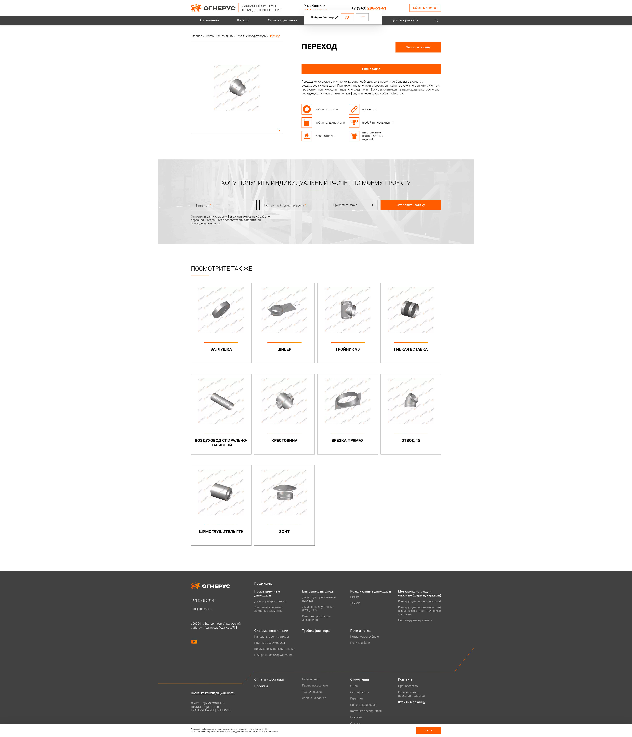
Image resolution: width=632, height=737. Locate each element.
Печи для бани (360, 642)
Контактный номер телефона (285, 205)
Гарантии (356, 698)
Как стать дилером (363, 704)
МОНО (354, 597)
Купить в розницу (404, 20)
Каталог (243, 20)
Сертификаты (359, 692)
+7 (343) (368, 8)
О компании (209, 20)
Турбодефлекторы (316, 631)
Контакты (406, 679)
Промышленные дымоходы (267, 593)
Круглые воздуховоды (269, 642)
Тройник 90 (347, 349)
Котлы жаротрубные (364, 636)
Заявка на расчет (314, 698)
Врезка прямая (348, 440)
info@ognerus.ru (201, 608)
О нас (354, 686)
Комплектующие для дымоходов (316, 618)
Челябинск (312, 5)
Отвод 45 (410, 440)
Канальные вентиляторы (271, 636)
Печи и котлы (360, 631)
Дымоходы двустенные (270, 601)
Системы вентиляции (271, 631)
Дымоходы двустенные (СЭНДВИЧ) (318, 608)
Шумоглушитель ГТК (221, 531)
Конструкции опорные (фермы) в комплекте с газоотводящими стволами (419, 611)
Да (347, 17)
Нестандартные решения (415, 620)
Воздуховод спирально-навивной (221, 442)
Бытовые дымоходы (318, 591)
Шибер (284, 349)
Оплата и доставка (282, 20)
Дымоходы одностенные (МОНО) (319, 598)
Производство (408, 686)
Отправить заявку (411, 205)
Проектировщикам (315, 685)
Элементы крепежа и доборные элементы (268, 609)
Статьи (355, 723)
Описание (371, 69)
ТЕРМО (355, 603)
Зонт (284, 531)
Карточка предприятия (366, 711)
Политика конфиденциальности (213, 693)
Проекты (261, 686)
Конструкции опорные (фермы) (419, 601)
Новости (356, 717)
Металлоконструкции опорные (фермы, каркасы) (419, 593)
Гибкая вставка (411, 349)
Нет (362, 17)
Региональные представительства (411, 693)
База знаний (310, 679)
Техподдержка (312, 691)
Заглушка (221, 349)
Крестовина (284, 440)
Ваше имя (203, 205)
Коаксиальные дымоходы (370, 591)
